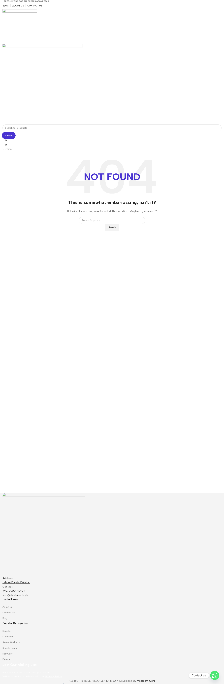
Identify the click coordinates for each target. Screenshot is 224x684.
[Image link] (43, 534)
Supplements (9, 648)
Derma (6, 659)
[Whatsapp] (214, 675)
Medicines (7, 636)
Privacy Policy (53, 676)
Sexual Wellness (11, 642)
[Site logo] (19, 26)
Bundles (6, 631)
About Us (7, 607)
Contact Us (8, 612)
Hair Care (7, 653)
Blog (4, 618)
